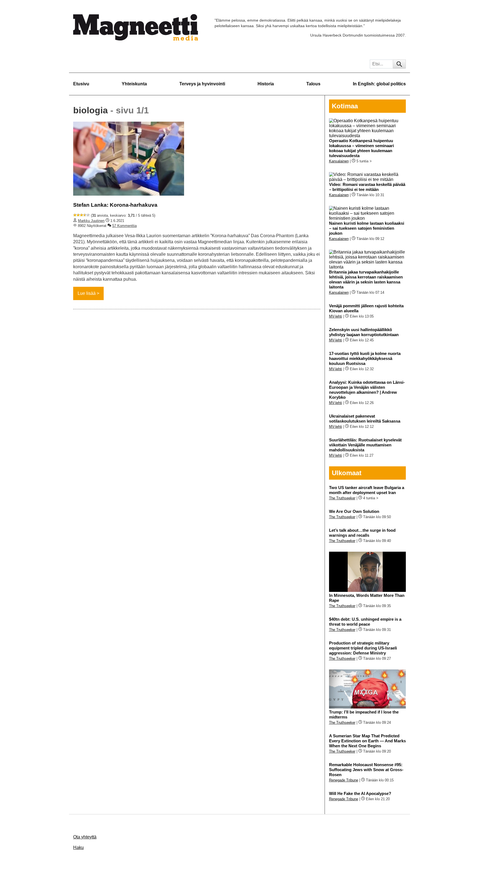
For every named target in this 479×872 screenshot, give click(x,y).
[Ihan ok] (81, 215)
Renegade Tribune (343, 780)
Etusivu (81, 83)
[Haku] (399, 64)
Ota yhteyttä (84, 837)
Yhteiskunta (134, 83)
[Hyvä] (84, 215)
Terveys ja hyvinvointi (202, 83)
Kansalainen (339, 161)
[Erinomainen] (88, 215)
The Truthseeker (342, 498)
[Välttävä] (78, 215)
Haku (78, 847)
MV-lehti (335, 316)
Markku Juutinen (91, 221)
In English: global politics (379, 83)
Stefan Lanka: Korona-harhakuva (115, 205)
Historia (266, 83)
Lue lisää (87, 293)
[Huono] (75, 215)
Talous (313, 83)
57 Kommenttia (124, 226)
